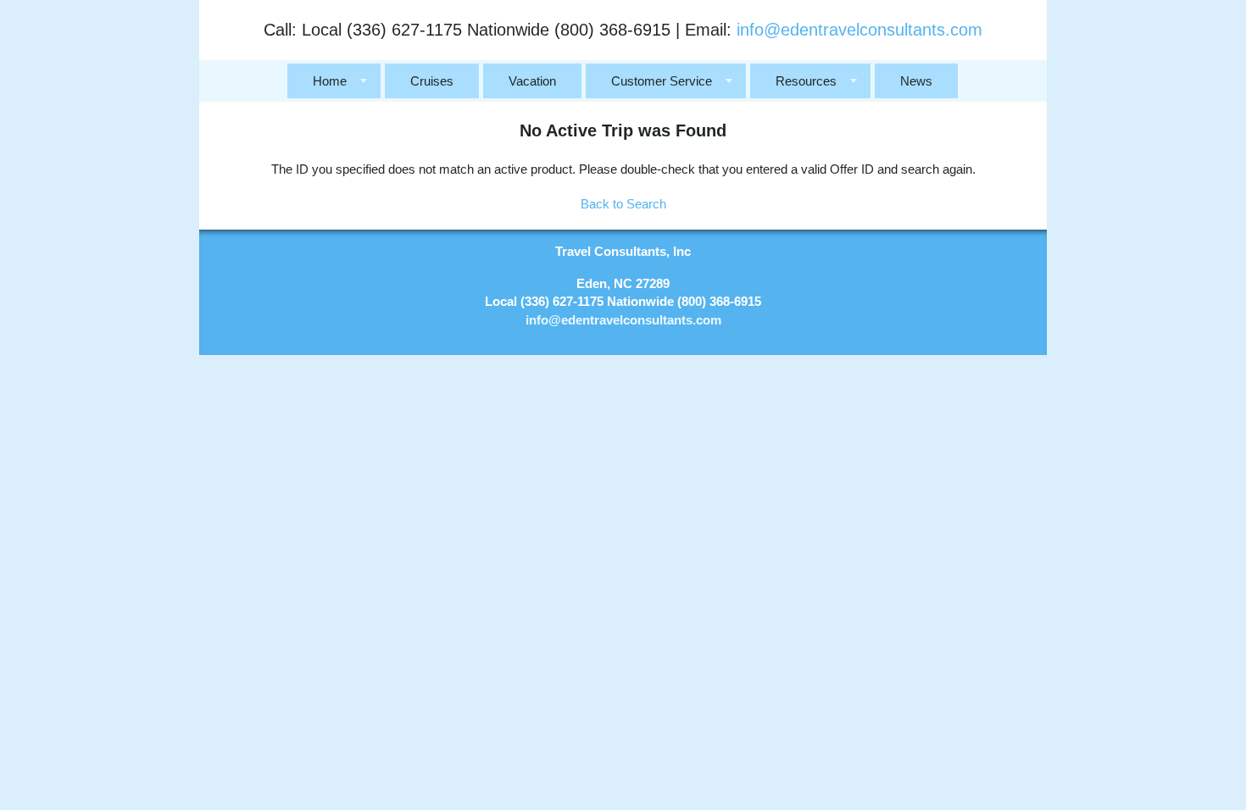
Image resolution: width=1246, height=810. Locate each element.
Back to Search (623, 204)
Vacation (532, 81)
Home (330, 81)
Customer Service (661, 81)
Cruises (431, 81)
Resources (806, 81)
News (916, 81)
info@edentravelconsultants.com (859, 29)
